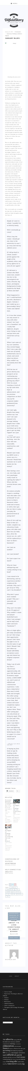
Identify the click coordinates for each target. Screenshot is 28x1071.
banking (15, 1039)
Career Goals (8, 991)
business (13, 1041)
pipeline (10, 1057)
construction (6, 1043)
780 (4, 1039)
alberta (13, 887)
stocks (18, 1059)
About (17, 976)
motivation (22, 1052)
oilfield (10, 1055)
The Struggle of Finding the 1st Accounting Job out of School (9, 835)
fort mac (20, 1048)
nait (4, 1055)
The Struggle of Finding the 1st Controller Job (17, 808)
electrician (17, 1046)
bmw (9, 1041)
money (9, 891)
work (20, 894)
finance (6, 1048)
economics (18, 1043)
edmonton (10, 889)
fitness (16, 1048)
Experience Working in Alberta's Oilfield (14, 916)
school (14, 1059)
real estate (21, 1057)
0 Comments (18, 31)
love (7, 1052)
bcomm (5, 1041)
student (23, 1059)
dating (12, 1044)
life (17, 889)
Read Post (14, 937)
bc (21, 1039)
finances (11, 1048)
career (18, 1041)
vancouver (12, 1063)
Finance (6, 997)
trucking (10, 1061)
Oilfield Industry (9, 1003)
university (21, 1061)
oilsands (5, 1057)
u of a (9, 894)
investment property (17, 1050)
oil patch (16, 891)
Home (10, 976)
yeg (8, 896)
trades (4, 1061)
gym (24, 1048)
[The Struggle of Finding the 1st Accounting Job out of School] (8, 826)
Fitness (6, 999)
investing (6, 1050)
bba (18, 1039)
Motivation (7, 1001)
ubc (14, 894)
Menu (14, 3)
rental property (7, 1059)
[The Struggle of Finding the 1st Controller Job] (16, 801)
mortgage (14, 1053)
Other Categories (9, 1005)
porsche (14, 1057)
